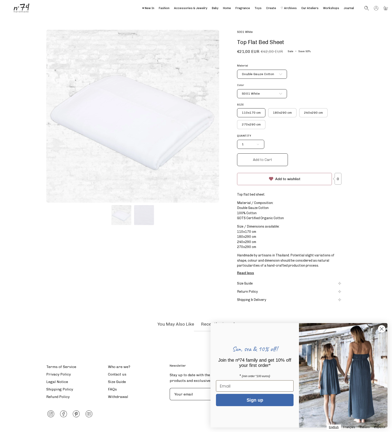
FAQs (112, 389)
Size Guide (245, 283)
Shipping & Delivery (251, 300)
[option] (349, 427)
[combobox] (334, 427)
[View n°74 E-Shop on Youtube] (88, 413)
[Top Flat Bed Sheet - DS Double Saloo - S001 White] (121, 215)
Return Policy (247, 292)
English (334, 427)
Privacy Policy (58, 374)
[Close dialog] (382, 329)
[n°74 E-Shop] (21, 8)
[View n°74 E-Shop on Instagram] (50, 413)
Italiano (365, 427)
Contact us (117, 374)
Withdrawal (118, 397)
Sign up (255, 400)
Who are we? (119, 367)
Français (349, 427)
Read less (245, 273)
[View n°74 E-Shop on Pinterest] (76, 413)
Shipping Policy (59, 389)
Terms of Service (61, 367)
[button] (310, 8)
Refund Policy (58, 397)
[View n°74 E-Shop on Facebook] (63, 413)
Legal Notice (57, 382)
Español (379, 427)
